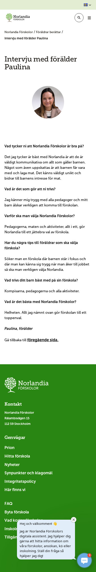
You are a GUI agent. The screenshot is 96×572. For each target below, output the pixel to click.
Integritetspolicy (20, 481)
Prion (9, 447)
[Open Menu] (89, 17)
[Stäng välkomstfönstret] (73, 519)
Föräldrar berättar (49, 32)
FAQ (8, 503)
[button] (87, 5)
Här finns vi (14, 489)
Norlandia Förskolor (19, 32)
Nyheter (12, 464)
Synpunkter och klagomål (28, 473)
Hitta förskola (17, 456)
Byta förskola (16, 512)
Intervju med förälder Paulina (26, 38)
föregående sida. (42, 340)
